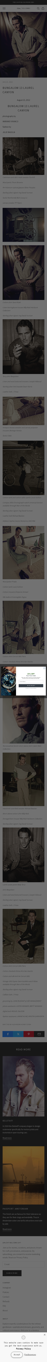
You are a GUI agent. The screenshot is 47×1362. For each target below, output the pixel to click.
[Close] (44, 1334)
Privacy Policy (23, 1349)
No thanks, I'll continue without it (31, 688)
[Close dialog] (44, 668)
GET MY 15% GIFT (31, 685)
